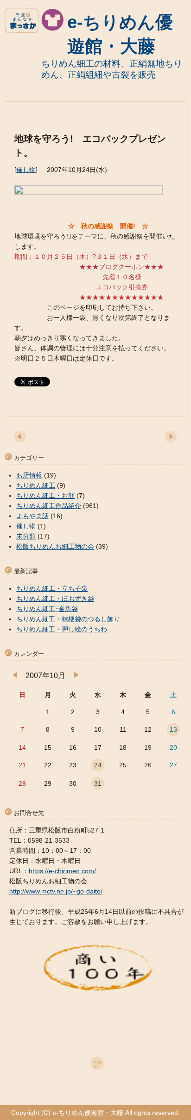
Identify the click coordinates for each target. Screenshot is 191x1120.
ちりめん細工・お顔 (45, 495)
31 (98, 783)
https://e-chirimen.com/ (62, 871)
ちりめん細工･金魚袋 (47, 608)
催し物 (26, 169)
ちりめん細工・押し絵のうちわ (61, 629)
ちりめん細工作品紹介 (48, 505)
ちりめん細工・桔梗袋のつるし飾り (68, 619)
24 (98, 765)
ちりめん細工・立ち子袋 (52, 588)
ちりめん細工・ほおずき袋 (55, 598)
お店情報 (29, 475)
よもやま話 (32, 516)
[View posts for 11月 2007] (76, 675)
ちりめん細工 (35, 485)
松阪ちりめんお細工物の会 (55, 546)
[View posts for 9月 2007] (15, 675)
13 (173, 729)
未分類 (26, 536)
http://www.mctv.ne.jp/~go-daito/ (55, 891)
